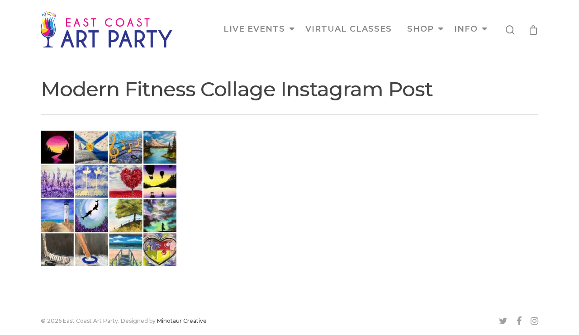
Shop (420, 29)
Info (466, 29)
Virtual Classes (348, 29)
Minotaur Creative (182, 320)
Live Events (254, 29)
